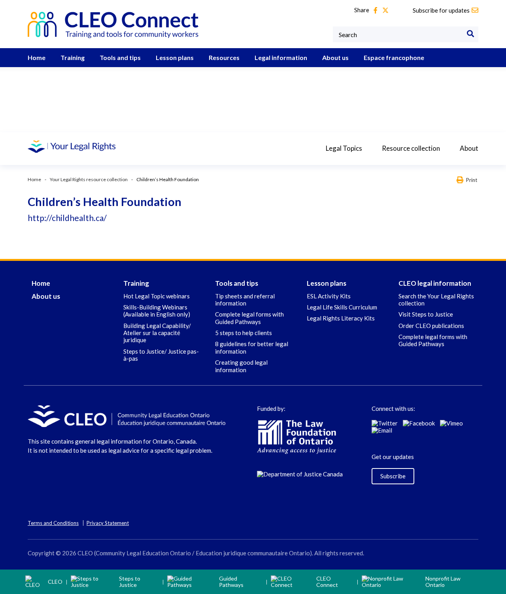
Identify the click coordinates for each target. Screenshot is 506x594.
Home (36, 57)
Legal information (281, 57)
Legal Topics (344, 148)
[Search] (470, 34)
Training (72, 57)
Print (471, 180)
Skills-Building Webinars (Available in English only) (156, 311)
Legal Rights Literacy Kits (341, 318)
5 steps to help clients (243, 332)
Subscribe (393, 476)
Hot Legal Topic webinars (156, 296)
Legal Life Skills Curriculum (342, 307)
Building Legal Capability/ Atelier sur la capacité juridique (157, 333)
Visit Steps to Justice (425, 314)
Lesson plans (175, 57)
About (469, 148)
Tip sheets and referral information (245, 299)
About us (335, 57)
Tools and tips (120, 57)
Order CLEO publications (431, 325)
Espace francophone (394, 57)
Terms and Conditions (53, 523)
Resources (224, 57)
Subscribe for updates (441, 10)
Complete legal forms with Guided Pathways (249, 318)
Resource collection (411, 148)
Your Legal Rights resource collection (89, 179)
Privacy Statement (108, 523)
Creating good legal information (241, 366)
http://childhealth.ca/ (67, 218)
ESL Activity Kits (329, 296)
